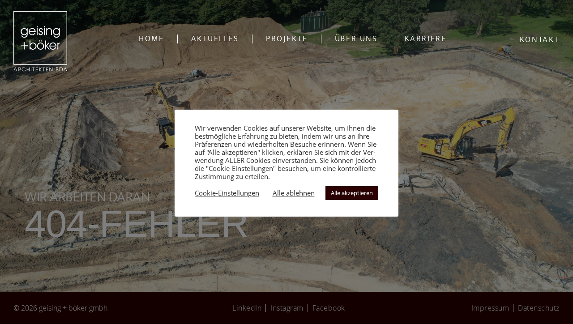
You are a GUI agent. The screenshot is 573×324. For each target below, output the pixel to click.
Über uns (356, 39)
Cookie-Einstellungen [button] (227, 193)
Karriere (426, 39)
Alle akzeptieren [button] (352, 193)
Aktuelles (215, 39)
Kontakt (540, 40)
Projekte (287, 39)
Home (151, 39)
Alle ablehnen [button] (294, 193)
